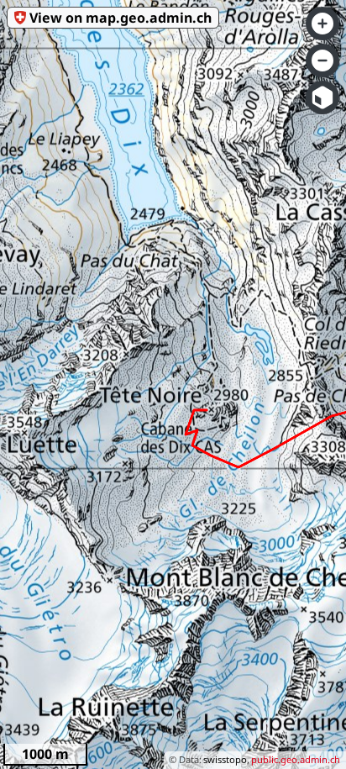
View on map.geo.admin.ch (120, 17)
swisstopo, (226, 759)
